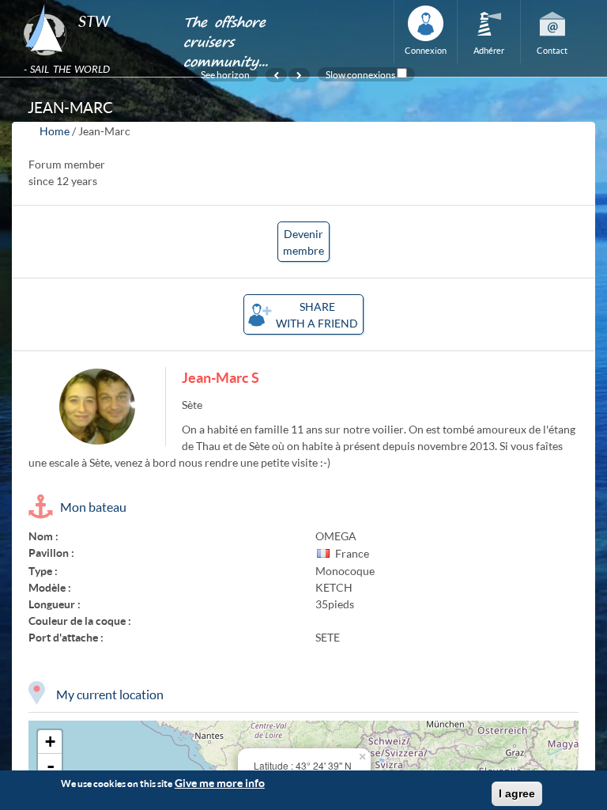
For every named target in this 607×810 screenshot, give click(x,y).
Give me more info (220, 782)
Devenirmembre (303, 242)
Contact (552, 50)
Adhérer (488, 50)
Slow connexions (360, 74)
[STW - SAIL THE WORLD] (94, 4)
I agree (517, 793)
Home (55, 131)
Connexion (426, 50)
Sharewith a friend (317, 315)
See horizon (225, 74)
